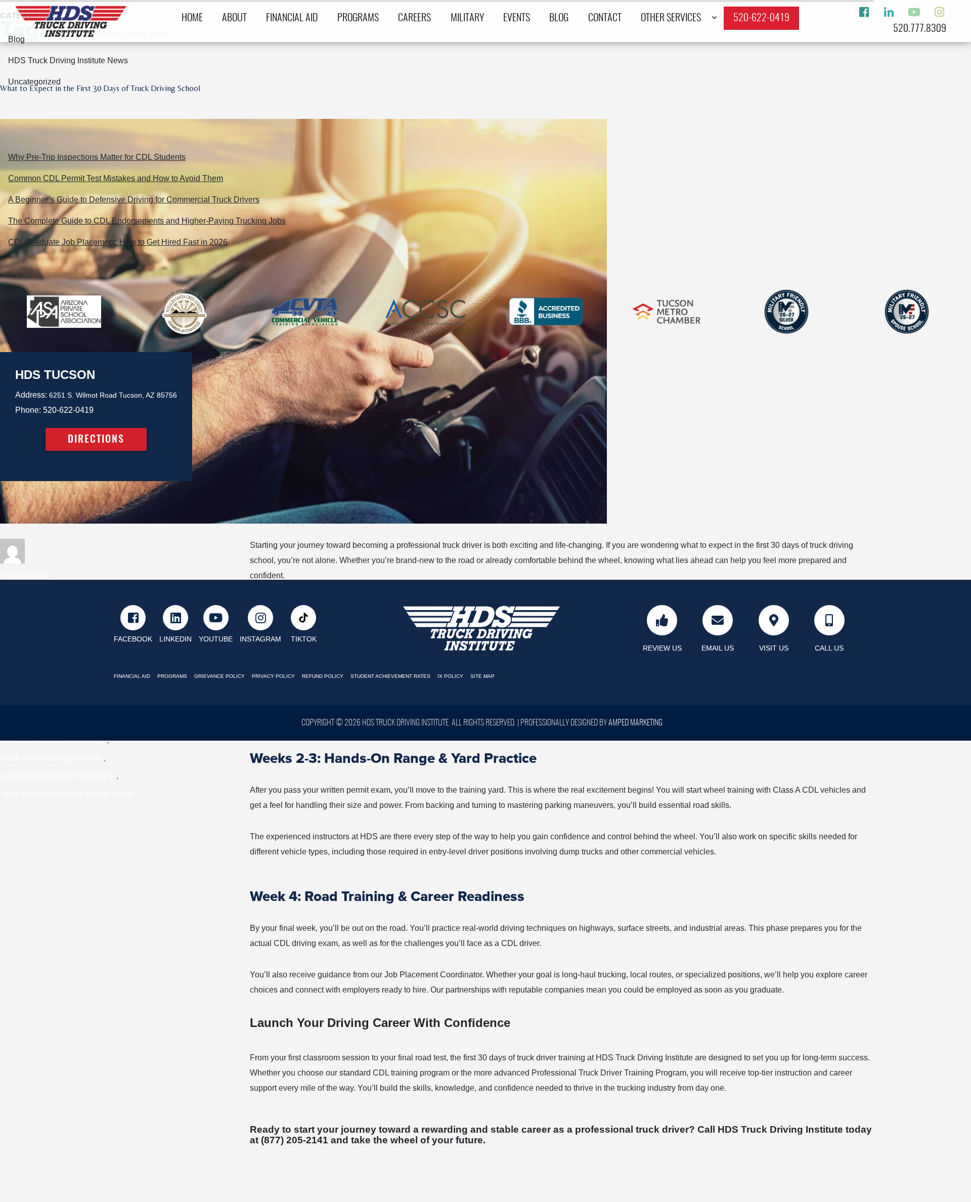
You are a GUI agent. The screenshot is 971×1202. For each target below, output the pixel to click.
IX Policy (450, 676)
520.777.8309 (919, 29)
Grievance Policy (219, 676)
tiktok (304, 639)
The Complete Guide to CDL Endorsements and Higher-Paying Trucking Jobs (147, 221)
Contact (605, 18)
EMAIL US (717, 648)
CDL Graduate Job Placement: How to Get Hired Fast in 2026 (118, 242)
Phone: (28, 410)
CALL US (829, 648)
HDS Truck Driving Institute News (68, 60)
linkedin (175, 639)
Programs (358, 18)
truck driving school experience (58, 775)
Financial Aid (292, 18)
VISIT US (773, 648)
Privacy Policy (273, 676)
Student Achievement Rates (390, 676)
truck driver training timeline (52, 758)
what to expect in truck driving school (68, 793)
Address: (31, 395)
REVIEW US (662, 648)
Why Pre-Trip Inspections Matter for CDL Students (97, 157)
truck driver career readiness (53, 740)
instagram (260, 639)
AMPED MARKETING (635, 723)
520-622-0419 (761, 18)
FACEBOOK (133, 639)
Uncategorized (34, 81)
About (234, 18)
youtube (216, 639)
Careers (414, 18)
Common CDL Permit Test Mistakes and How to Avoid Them (115, 178)
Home (192, 18)
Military (467, 18)
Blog (558, 18)
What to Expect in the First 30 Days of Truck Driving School (100, 88)
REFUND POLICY (322, 676)
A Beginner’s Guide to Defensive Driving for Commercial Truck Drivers (133, 199)
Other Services (671, 18)
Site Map (482, 676)
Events (516, 18)
